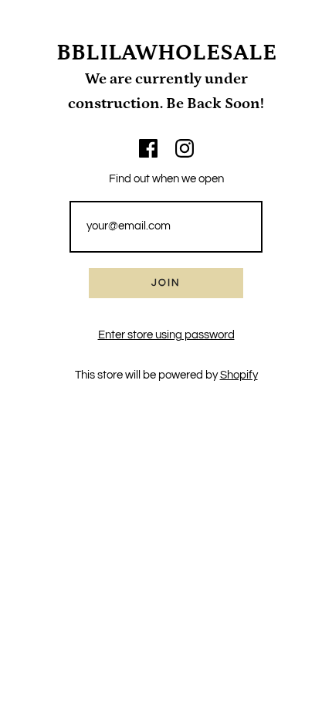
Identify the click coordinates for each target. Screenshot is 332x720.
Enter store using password (166, 335)
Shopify (239, 375)
